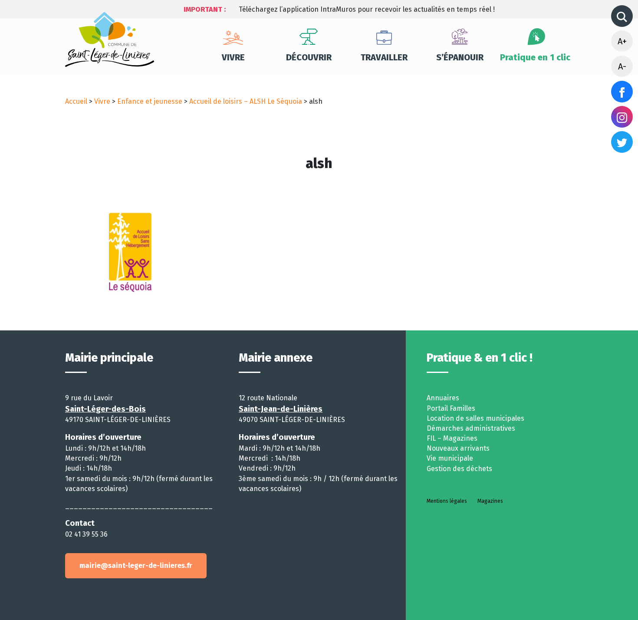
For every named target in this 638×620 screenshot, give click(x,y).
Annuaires (443, 398)
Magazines (490, 501)
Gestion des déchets (459, 469)
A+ (622, 41)
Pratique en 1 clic (535, 57)
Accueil (76, 101)
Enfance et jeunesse (149, 101)
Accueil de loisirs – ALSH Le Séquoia (245, 101)
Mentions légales (447, 501)
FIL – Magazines (452, 438)
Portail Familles (451, 408)
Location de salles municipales (475, 418)
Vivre (233, 57)
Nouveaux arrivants (458, 448)
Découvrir (309, 57)
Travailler (384, 57)
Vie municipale (450, 458)
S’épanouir (459, 57)
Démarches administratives (471, 428)
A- (622, 66)
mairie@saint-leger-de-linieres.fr (135, 565)
